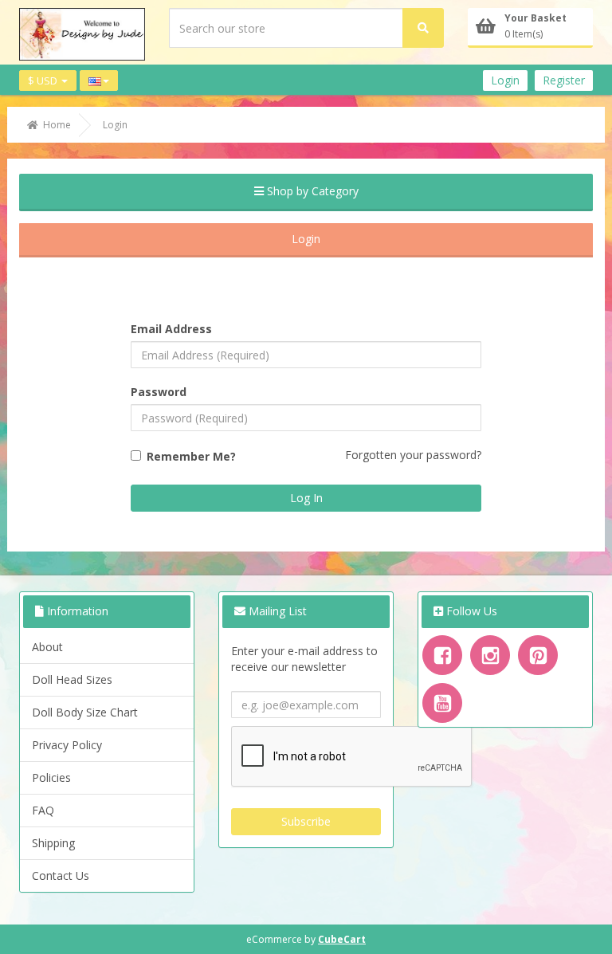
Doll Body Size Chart (85, 712)
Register (564, 80)
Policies (51, 777)
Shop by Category (311, 190)
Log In (306, 497)
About (47, 646)
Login (505, 80)
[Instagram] (490, 655)
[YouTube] (442, 703)
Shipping (53, 842)
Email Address (171, 328)
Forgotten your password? (413, 454)
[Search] (423, 28)
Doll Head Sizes (72, 679)
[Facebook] (442, 655)
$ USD (44, 80)
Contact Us (60, 875)
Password (158, 391)
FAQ (43, 810)
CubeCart (342, 939)
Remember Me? (191, 456)
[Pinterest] (538, 655)
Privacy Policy (67, 744)
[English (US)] (99, 81)
